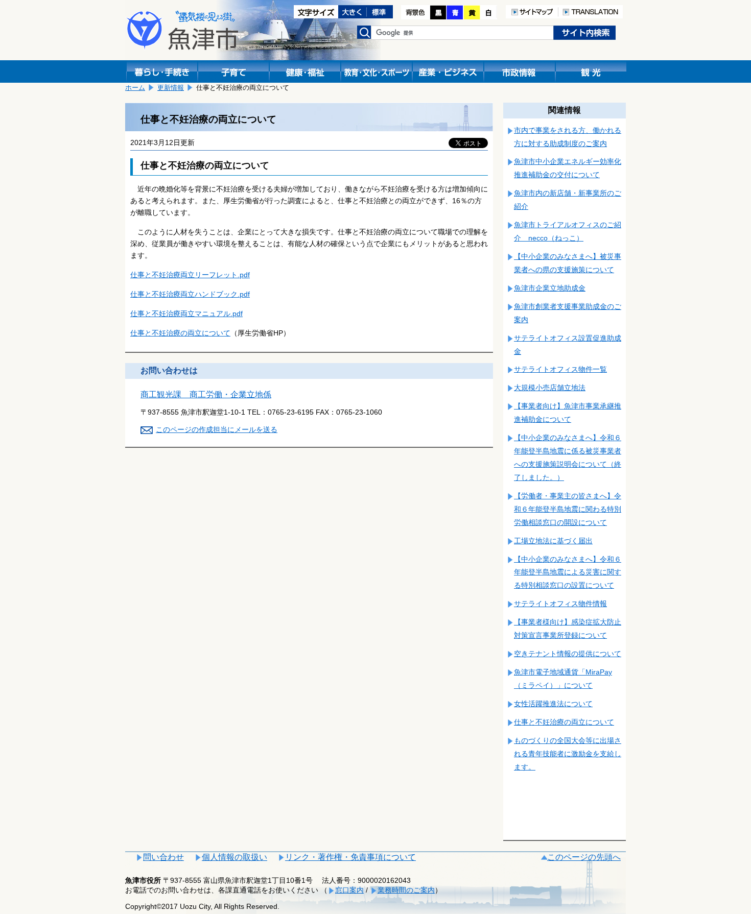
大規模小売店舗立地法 (549, 387)
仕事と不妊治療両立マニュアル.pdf (186, 313)
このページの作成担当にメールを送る (216, 429)
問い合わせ (163, 857)
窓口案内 (349, 890)
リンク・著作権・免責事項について (350, 857)
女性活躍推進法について (553, 704)
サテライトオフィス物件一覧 (560, 369)
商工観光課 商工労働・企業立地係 (205, 394)
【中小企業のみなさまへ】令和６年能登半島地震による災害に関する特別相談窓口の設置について (567, 572)
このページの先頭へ (584, 857)
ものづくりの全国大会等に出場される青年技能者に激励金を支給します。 (567, 753)
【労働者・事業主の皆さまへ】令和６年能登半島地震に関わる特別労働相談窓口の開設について (567, 509)
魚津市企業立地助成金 (549, 288)
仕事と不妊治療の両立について (180, 333)
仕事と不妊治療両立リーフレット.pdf (190, 275)
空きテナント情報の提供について (567, 654)
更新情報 (170, 87)
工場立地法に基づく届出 (553, 541)
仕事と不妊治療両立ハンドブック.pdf (190, 294)
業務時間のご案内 (406, 890)
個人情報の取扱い (234, 857)
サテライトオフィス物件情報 (560, 603)
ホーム (135, 87)
